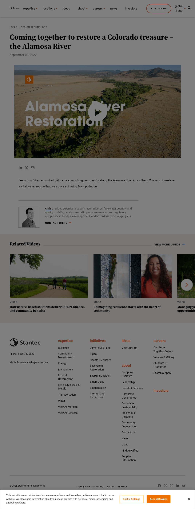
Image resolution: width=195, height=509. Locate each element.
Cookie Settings (131, 499)
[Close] (189, 499)
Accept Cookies (158, 499)
